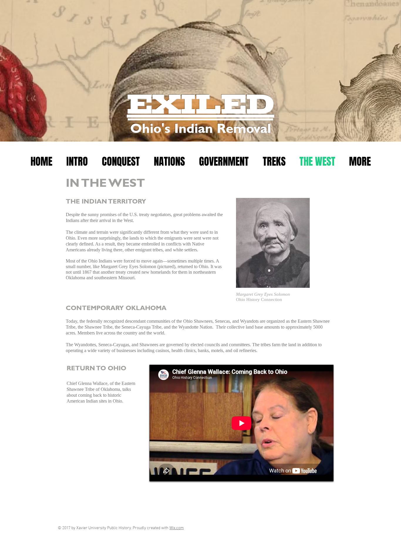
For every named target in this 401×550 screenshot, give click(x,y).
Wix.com (176, 528)
